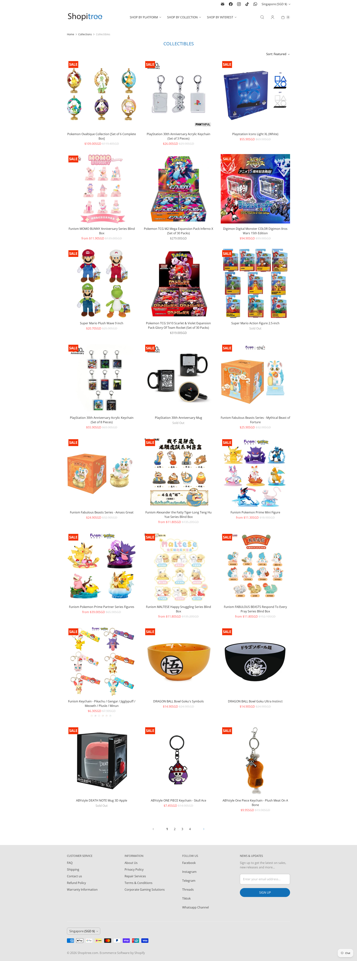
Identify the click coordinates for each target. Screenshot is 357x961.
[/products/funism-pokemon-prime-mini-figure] (255, 472)
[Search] (262, 17)
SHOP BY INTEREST (220, 17)
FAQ (70, 863)
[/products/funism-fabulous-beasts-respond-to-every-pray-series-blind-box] (255, 567)
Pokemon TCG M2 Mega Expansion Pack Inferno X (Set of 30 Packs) (178, 231)
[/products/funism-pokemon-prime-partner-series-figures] (101, 567)
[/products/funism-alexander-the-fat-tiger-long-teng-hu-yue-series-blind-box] (178, 472)
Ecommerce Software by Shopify (122, 953)
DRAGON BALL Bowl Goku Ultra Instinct (255, 701)
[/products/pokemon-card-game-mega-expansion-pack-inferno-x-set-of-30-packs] (178, 188)
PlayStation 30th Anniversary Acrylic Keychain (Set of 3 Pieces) (178, 136)
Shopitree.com (88, 953)
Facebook (189, 863)
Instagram (189, 872)
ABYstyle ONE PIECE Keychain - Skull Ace (178, 800)
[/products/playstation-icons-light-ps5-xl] (255, 94)
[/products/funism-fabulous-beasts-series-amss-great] (101, 472)
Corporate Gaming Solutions (145, 889)
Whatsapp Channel (195, 907)
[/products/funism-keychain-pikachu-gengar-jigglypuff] (101, 661)
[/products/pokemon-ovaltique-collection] (101, 94)
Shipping (73, 869)
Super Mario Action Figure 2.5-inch (255, 323)
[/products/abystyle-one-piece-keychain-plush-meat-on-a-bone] (255, 760)
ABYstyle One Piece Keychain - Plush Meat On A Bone (255, 802)
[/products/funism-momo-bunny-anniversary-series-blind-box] (101, 188)
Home (70, 34)
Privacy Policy (134, 869)
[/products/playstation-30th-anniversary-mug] (178, 377)
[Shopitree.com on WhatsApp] (255, 4)
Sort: (276, 54)
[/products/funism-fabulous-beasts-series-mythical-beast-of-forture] (255, 377)
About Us (131, 863)
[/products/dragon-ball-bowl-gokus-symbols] (178, 661)
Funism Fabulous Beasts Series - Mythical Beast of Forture (255, 420)
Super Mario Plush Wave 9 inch (101, 323)
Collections (85, 34)
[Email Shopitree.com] (222, 4)
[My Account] (272, 17)
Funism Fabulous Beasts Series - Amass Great (102, 512)
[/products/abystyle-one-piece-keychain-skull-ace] (178, 760)
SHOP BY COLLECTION (182, 17)
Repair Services (135, 876)
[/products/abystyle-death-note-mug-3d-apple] (101, 760)
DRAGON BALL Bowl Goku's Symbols (178, 701)
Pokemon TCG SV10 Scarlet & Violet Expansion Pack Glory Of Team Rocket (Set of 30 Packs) (178, 325)
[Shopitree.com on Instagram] (239, 4)
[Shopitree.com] (85, 17)
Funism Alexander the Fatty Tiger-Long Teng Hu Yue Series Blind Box (178, 514)
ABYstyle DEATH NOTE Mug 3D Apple (101, 800)
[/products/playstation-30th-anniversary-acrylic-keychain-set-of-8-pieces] (101, 377)
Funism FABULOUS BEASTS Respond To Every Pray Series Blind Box (255, 609)
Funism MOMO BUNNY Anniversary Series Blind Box (102, 231)
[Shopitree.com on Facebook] (231, 4)
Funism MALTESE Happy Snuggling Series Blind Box (178, 609)
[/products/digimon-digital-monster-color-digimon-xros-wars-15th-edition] (255, 188)
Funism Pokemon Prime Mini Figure (255, 512)
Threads (188, 889)
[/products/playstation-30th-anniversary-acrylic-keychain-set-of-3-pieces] (178, 94)
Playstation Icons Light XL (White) (255, 134)
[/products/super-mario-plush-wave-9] (101, 283)
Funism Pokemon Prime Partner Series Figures (101, 607)
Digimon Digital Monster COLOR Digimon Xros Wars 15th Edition (255, 231)
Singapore (274, 4)
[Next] (204, 829)
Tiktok (186, 898)
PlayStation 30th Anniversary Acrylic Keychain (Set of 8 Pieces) (102, 420)
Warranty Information (82, 889)
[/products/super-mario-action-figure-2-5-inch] (255, 283)
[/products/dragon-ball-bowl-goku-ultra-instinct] (255, 661)
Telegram (188, 881)
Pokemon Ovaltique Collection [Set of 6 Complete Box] (101, 136)
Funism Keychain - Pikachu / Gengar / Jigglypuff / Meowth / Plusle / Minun (101, 703)
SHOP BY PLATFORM (144, 17)
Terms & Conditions (138, 883)
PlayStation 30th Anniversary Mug (178, 418)
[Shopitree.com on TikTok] (247, 4)
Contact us (74, 876)
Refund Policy (76, 883)
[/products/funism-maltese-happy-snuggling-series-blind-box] (178, 567)
